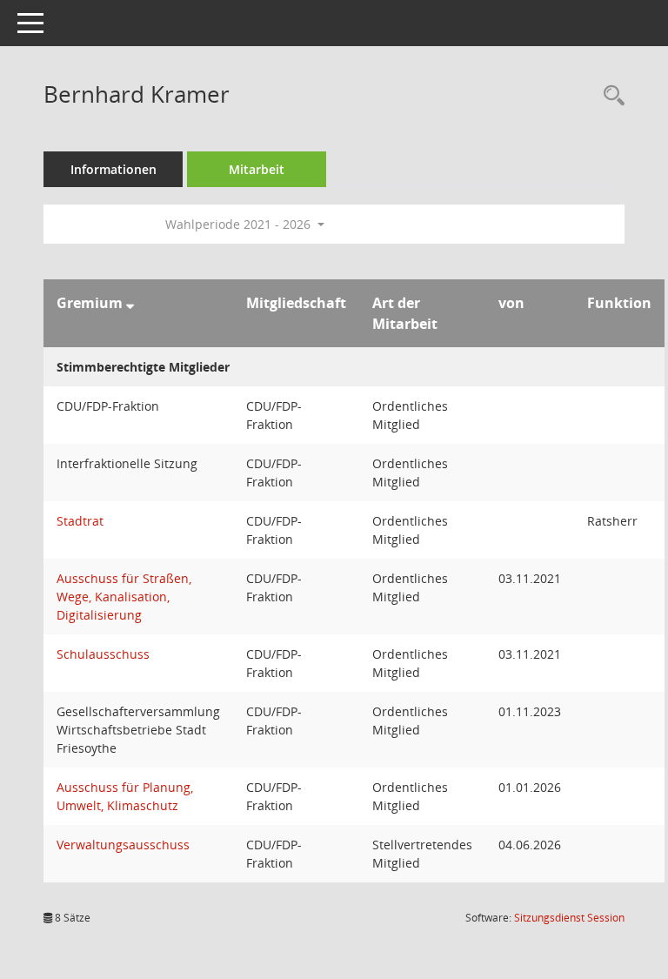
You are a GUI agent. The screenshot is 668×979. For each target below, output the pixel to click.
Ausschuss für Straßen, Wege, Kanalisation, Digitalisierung (124, 596)
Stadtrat (80, 521)
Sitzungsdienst (569, 917)
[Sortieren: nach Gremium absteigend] (130, 302)
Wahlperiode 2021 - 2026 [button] (239, 224)
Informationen (113, 169)
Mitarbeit (256, 169)
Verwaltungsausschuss (123, 844)
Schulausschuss (103, 654)
